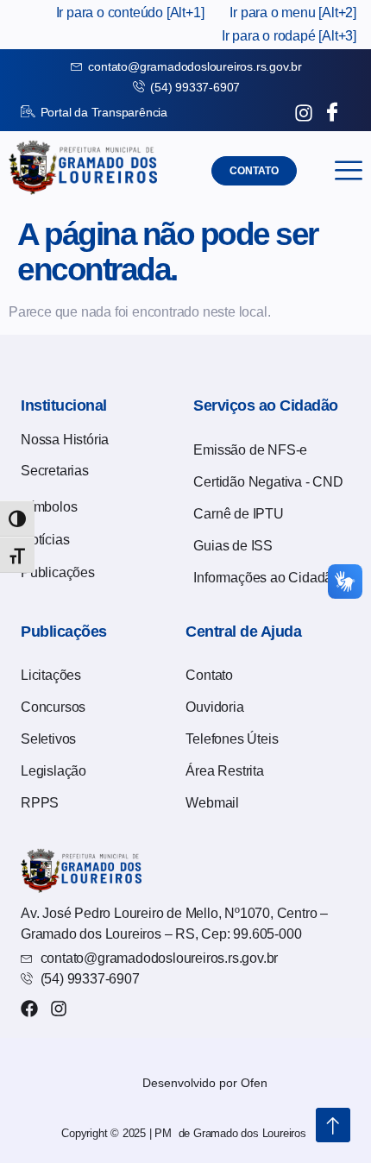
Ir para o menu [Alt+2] (293, 12)
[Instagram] (58, 1008)
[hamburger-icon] (348, 170)
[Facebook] (29, 1008)
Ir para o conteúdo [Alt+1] (130, 12)
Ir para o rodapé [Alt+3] (289, 35)
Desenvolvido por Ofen (204, 1083)
